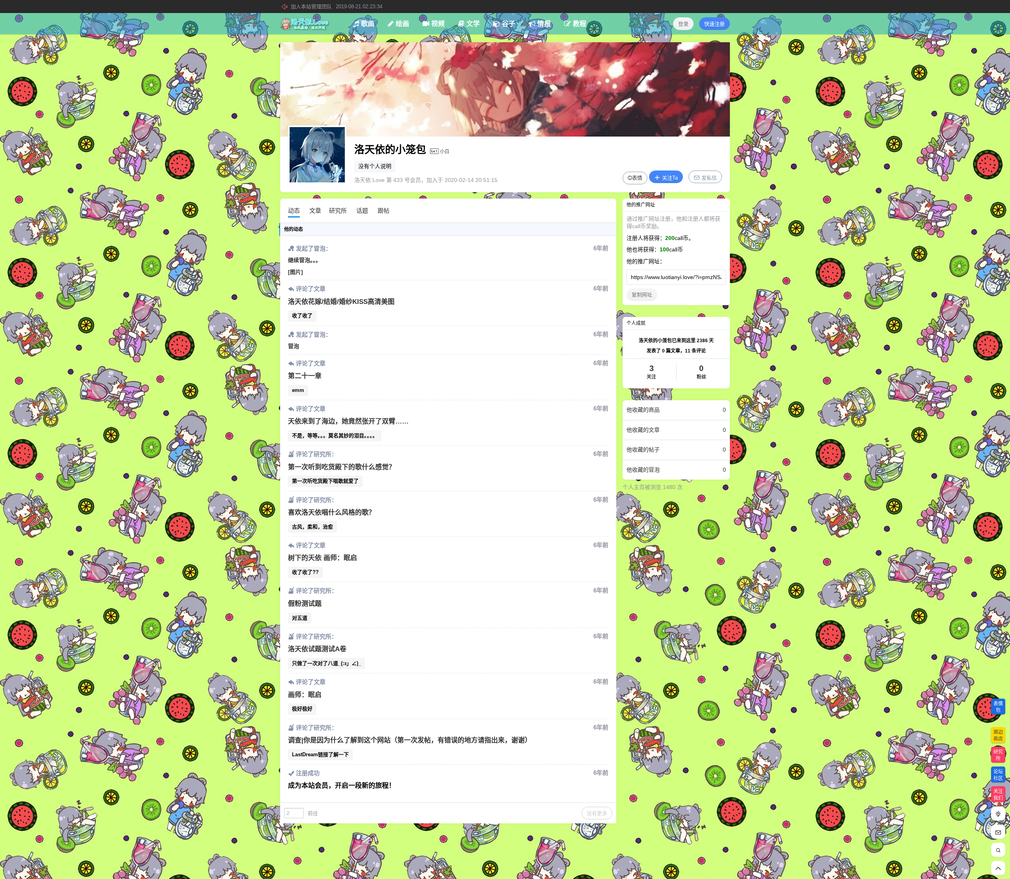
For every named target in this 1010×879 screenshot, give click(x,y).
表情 (637, 178)
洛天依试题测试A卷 (317, 649)
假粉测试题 (305, 603)
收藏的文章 (676, 430)
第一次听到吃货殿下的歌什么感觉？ (341, 467)
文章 (315, 210)
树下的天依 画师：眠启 (322, 558)
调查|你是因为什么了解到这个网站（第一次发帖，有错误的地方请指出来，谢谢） (409, 740)
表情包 (998, 707)
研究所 (338, 210)
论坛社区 (998, 775)
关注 (651, 372)
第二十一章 (305, 376)
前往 (313, 813)
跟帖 (383, 210)
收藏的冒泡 (676, 470)
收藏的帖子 (676, 449)
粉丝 (701, 372)
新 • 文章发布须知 (336, 6)
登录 (683, 24)
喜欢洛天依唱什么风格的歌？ (331, 512)
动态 (294, 210)
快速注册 (714, 24)
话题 (362, 210)
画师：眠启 (305, 695)
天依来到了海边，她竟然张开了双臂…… (348, 421)
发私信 (708, 178)
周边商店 (998, 735)
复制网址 (642, 295)
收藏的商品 (676, 410)
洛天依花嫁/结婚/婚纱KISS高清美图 (341, 301)
